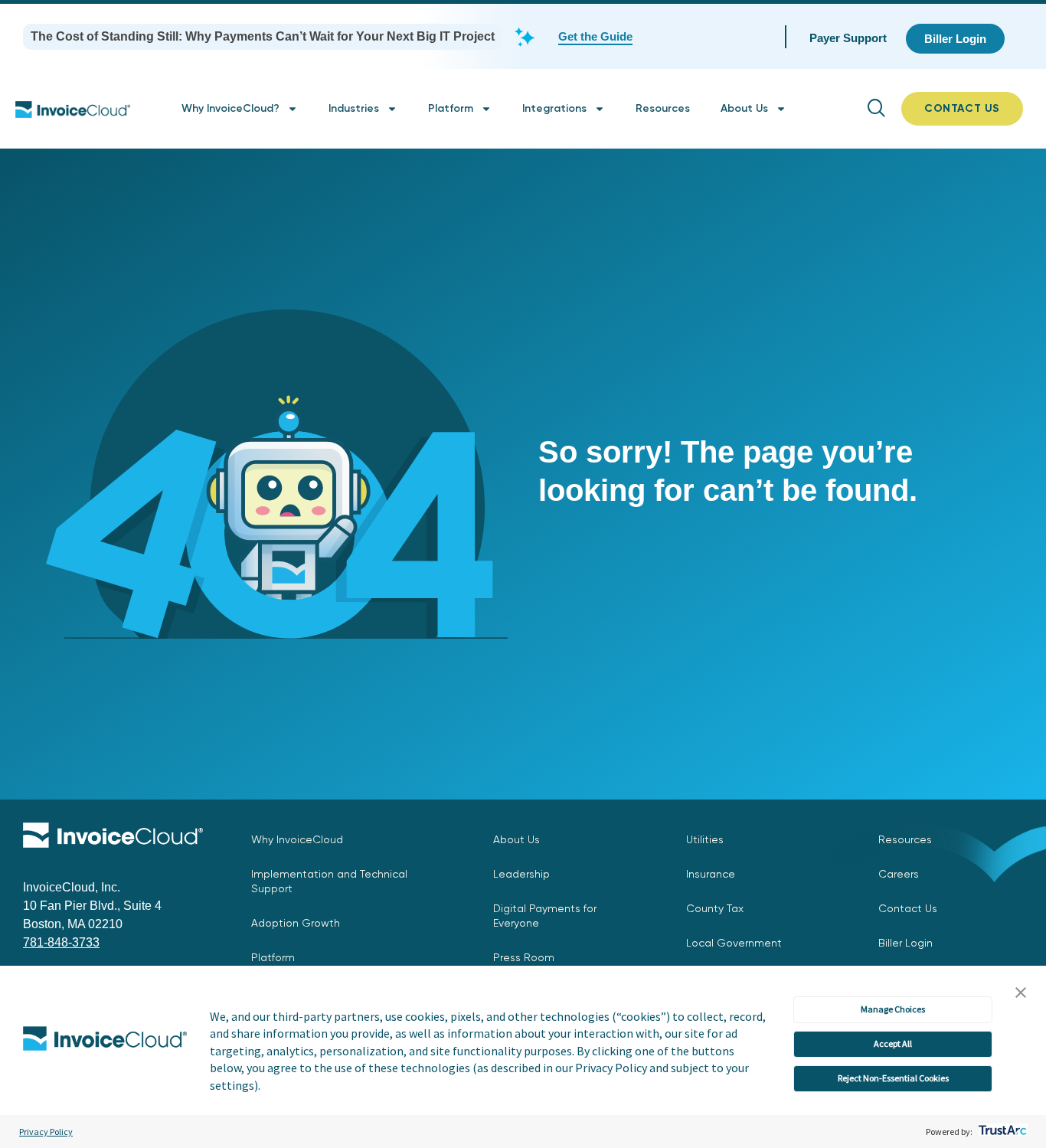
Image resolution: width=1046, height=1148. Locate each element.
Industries (354, 108)
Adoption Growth (295, 923)
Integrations (554, 108)
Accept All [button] (893, 1043)
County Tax (715, 908)
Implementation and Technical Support (329, 881)
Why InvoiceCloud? (230, 108)
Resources (663, 108)
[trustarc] (1001, 1131)
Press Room (523, 957)
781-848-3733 (61, 942)
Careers (898, 874)
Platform (450, 108)
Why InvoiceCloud (297, 839)
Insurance (710, 874)
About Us (744, 108)
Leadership (521, 874)
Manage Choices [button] (893, 1009)
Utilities (705, 839)
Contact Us (907, 908)
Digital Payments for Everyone (545, 915)
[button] (1020, 993)
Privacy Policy (46, 1131)
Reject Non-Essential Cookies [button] (893, 1078)
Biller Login (905, 943)
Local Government (734, 943)
